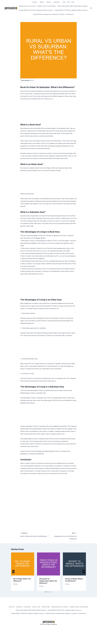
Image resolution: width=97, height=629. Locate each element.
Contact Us (19, 607)
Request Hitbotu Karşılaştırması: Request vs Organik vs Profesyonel (53, 14)
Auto (72, 2)
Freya (16, 584)
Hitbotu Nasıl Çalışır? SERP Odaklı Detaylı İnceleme (72, 6)
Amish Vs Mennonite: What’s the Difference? (33, 535)
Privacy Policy (46, 607)
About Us (11, 607)
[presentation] (22, 564)
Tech (68, 2)
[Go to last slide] (13, 571)
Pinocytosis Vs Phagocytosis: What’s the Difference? (48, 581)
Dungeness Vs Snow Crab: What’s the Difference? (65, 536)
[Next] (84, 571)
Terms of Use (36, 607)
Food (63, 2)
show (31, 80)
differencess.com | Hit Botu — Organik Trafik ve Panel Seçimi (37, 6)
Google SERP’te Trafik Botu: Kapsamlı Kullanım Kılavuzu (70, 10)
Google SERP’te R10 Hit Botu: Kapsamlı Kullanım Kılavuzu (36, 10)
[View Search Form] (91, 8)
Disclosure (27, 607)
